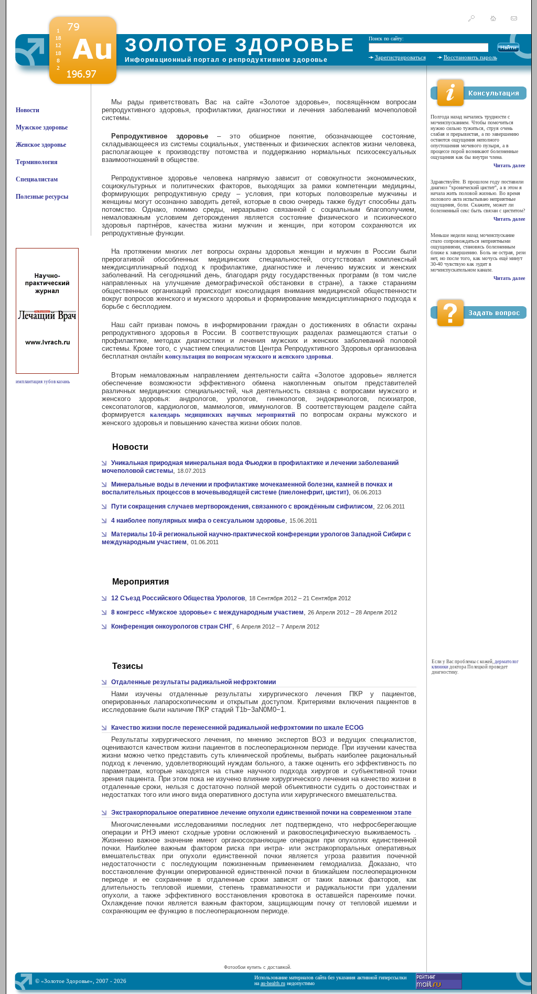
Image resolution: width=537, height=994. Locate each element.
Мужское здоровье (42, 127)
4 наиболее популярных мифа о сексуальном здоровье (198, 520)
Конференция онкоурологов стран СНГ (171, 626)
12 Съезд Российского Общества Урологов (178, 598)
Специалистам (37, 179)
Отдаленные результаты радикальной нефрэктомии (193, 682)
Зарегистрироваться (400, 57)
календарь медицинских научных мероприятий (222, 414)
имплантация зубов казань (43, 381)
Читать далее (509, 165)
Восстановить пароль (470, 57)
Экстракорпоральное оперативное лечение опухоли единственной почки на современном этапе (261, 812)
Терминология (37, 162)
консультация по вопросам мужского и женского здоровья (248, 356)
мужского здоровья (224, 298)
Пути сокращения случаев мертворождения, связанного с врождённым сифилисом (242, 506)
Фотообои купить (243, 967)
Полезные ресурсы (42, 196)
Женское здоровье (41, 144)
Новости (27, 110)
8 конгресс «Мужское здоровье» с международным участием (207, 612)
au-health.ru (273, 983)
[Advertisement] (257, 946)
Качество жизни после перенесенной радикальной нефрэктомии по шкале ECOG (237, 727)
